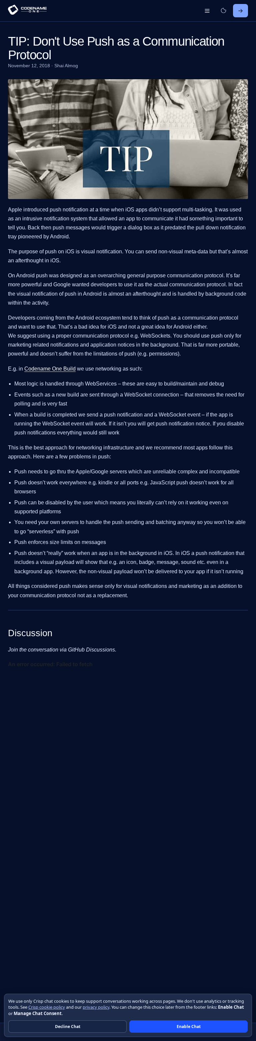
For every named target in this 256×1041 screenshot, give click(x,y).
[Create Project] (240, 10)
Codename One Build (50, 369)
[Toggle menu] (207, 10)
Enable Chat (189, 1026)
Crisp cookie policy (46, 1007)
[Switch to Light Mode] (223, 10)
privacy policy (96, 1007)
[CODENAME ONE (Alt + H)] (27, 11)
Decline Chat (67, 1026)
